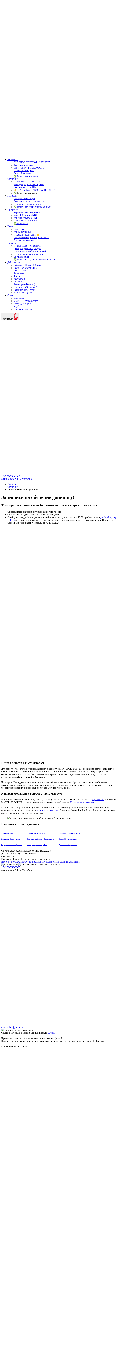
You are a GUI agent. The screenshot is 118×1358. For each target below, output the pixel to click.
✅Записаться (21, 223)
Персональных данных (82, 802)
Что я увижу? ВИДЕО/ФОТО (29, 167)
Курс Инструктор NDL (26, 218)
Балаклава (19, 273)
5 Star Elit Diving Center (26, 301)
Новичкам (12, 159)
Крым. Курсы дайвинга (68, 839)
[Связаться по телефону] (59, 1123)
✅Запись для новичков (26, 176)
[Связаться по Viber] (59, 1278)
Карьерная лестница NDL (27, 212)
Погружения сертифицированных (31, 237)
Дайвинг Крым (7, 833)
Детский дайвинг (23, 173)
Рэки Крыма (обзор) (24, 292)
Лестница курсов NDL (25, 187)
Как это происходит (24, 165)
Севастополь (20, 270)
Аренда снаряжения (24, 240)
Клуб (16, 306)
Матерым (12, 195)
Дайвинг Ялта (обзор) (25, 290)
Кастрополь (20, 279)
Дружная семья (21, 256)
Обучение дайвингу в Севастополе (40, 839)
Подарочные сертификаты (27, 245)
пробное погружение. (47, 810)
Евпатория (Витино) (24, 284)
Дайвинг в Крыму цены (10, 839)
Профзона (12, 209)
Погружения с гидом (24, 198)
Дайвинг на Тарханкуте (68, 845)
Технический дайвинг (25, 220)
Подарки (12, 243)
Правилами (98, 799)
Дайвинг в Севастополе (36, 833)
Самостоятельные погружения (29, 201)
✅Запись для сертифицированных (32, 207)
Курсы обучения (22, 231)
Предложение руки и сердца (28, 254)
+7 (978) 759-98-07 (16, 477)
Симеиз (18, 281)
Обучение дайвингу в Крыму (70, 833)
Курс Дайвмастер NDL (25, 215)
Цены (10, 226)
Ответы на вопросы (24, 170)
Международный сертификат (29, 184)
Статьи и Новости (23, 309)
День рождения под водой (27, 248)
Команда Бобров (22, 303)
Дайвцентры (14, 262)
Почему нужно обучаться (27, 181)
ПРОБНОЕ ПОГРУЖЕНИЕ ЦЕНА (32, 162)
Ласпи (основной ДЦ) (25, 268)
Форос (17, 276)
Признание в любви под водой (30, 251)
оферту (51, 1032)
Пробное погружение (12, 861)
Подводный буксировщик (27, 204)
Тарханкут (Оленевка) (25, 287)
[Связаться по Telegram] (59, 1355)
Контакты (19, 298)
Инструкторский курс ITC (37, 845)
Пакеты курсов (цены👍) (27, 234)
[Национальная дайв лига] (59, 154)
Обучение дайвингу (34, 861)
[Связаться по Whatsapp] (59, 1201)
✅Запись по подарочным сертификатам (35, 259)
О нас (10, 295)
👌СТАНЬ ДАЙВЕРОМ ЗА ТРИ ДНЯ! (34, 190)
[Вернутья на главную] (59, 77)
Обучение (12, 179)
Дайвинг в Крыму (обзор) (27, 265)
